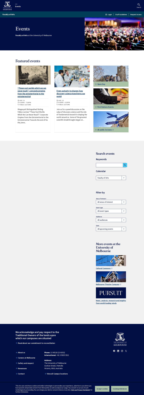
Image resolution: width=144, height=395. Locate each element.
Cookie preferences (120, 389)
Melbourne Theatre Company (107, 284)
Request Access (135, 14)
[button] (111, 178)
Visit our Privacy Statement (80, 390)
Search (139, 7)
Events (18, 6)
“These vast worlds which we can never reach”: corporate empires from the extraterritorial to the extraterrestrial (32, 92)
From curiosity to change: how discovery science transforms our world (71, 93)
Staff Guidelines (121, 14)
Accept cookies (102, 389)
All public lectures (104, 130)
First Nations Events (105, 107)
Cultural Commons (103, 268)
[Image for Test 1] (33, 75)
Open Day (101, 84)
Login (108, 14)
